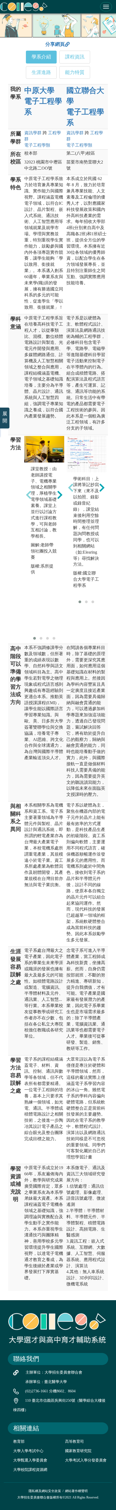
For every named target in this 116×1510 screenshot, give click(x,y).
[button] (34, 638)
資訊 (33, 133)
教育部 (19, 1442)
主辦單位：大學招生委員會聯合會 (54, 1372)
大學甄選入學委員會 (30, 1460)
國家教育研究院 (78, 1451)
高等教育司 (74, 1442)
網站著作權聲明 (76, 1491)
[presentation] (29, 494)
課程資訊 (74, 56)
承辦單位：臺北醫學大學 (46, 1382)
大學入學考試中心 (28, 1451)
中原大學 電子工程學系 (43, 101)
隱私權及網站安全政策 (45, 1491)
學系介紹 (41, 56)
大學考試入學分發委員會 (86, 1460)
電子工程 (37, 145)
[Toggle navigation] (106, 6)
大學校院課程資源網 (30, 1470)
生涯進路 (41, 72)
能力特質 (74, 72)
